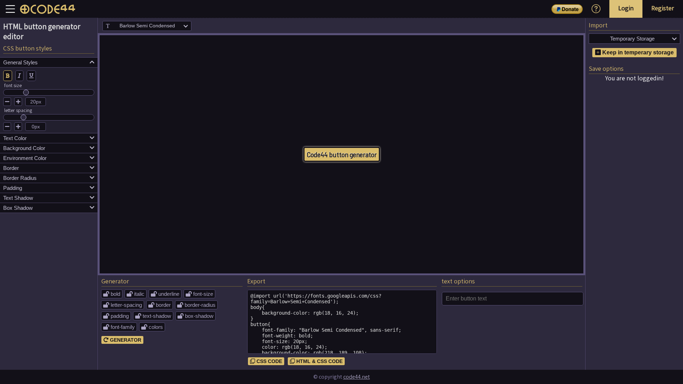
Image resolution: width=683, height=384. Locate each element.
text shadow (48, 198)
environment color (48, 158)
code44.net (356, 376)
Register (662, 8)
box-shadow (195, 316)
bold (111, 294)
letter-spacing (122, 305)
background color (48, 148)
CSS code (266, 361)
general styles (48, 62)
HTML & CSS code (316, 361)
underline (165, 294)
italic (135, 294)
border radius (48, 178)
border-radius (196, 305)
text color (48, 138)
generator (122, 340)
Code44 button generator (342, 154)
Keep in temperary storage (637, 52)
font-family (119, 327)
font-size (199, 294)
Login (626, 8)
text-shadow (153, 316)
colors (152, 327)
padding (48, 188)
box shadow (48, 208)
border (48, 168)
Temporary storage (643, 39)
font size (13, 85)
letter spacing (18, 110)
